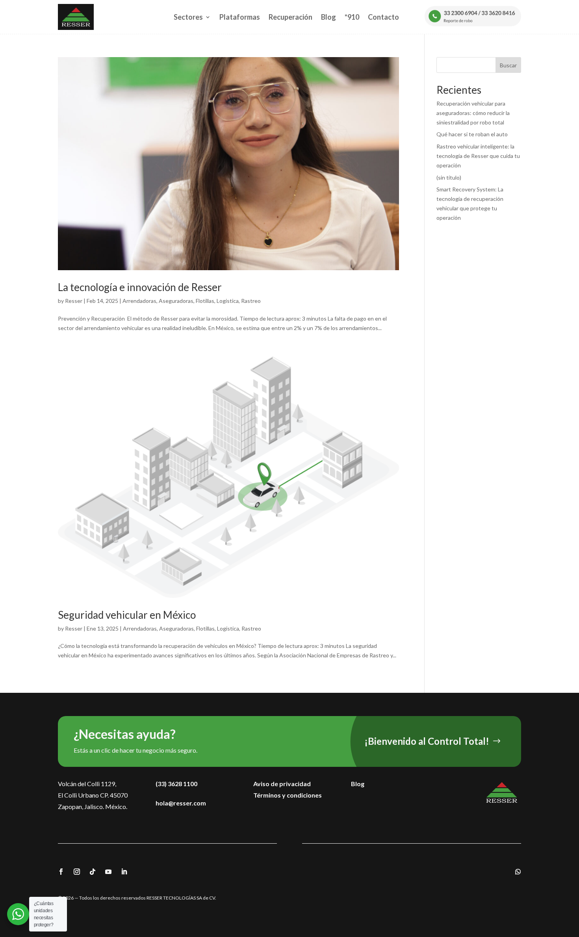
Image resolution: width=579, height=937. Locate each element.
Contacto (383, 17)
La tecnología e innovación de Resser (140, 287)
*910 (352, 17)
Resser (73, 300)
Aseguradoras (176, 300)
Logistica (228, 300)
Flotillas (205, 300)
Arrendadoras (139, 300)
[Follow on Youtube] (108, 871)
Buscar (508, 65)
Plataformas (239, 17)
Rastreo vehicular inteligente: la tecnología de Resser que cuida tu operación (478, 156)
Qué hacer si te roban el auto (472, 134)
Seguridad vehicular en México (127, 615)
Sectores (188, 17)
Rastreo (251, 300)
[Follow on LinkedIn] (124, 871)
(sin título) (448, 177)
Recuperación (290, 17)
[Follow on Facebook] (61, 871)
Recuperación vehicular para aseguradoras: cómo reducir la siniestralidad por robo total (473, 113)
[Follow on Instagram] (77, 871)
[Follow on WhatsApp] (518, 871)
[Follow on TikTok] (92, 871)
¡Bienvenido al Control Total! (426, 741)
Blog (328, 17)
